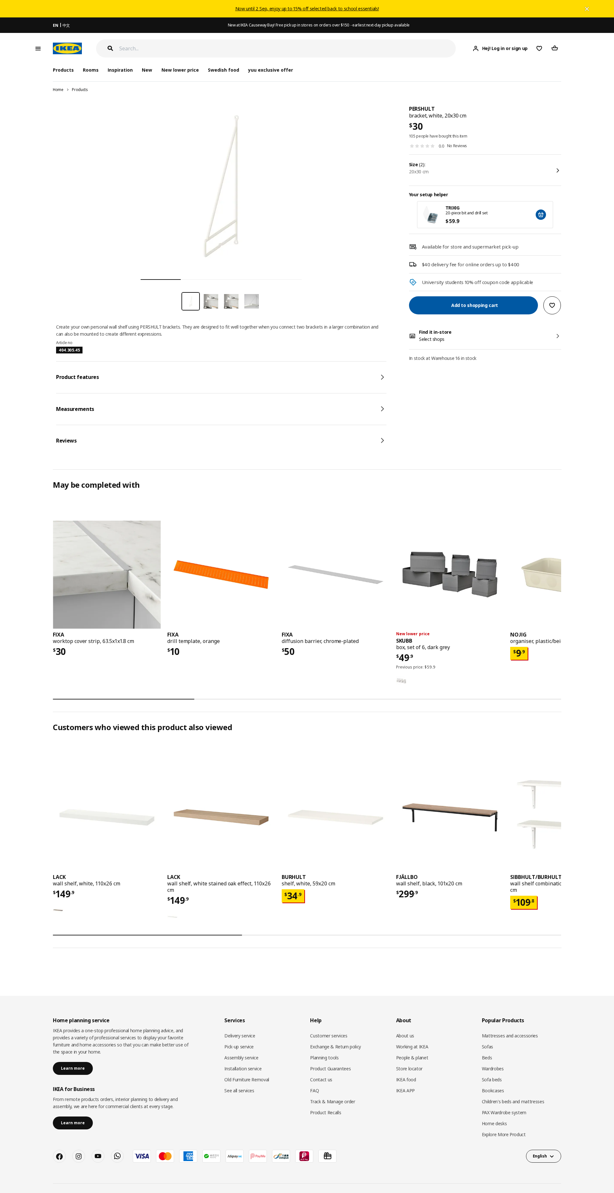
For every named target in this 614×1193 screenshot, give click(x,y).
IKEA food (406, 1079)
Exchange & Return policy (335, 1047)
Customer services (328, 1036)
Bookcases (493, 1090)
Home (58, 89)
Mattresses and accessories (510, 1036)
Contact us (321, 1079)
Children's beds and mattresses (513, 1101)
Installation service (242, 1069)
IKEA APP (405, 1090)
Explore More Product (504, 1134)
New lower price (180, 70)
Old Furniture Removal (246, 1079)
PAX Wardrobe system (504, 1112)
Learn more (73, 1068)
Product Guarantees (330, 1069)
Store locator (409, 1069)
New (147, 70)
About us (405, 1036)
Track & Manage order (332, 1101)
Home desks (494, 1123)
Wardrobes (493, 1069)
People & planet (412, 1058)
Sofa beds (492, 1079)
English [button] (540, 1156)
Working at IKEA (412, 1047)
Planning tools (324, 1058)
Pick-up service (239, 1047)
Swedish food (223, 70)
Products (80, 89)
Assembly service (241, 1058)
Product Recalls (325, 1112)
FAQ (314, 1090)
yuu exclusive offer (270, 70)
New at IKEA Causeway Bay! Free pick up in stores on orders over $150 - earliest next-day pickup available (319, 25)
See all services (239, 1090)
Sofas (487, 1047)
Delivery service (239, 1036)
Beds (487, 1058)
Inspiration (120, 70)
